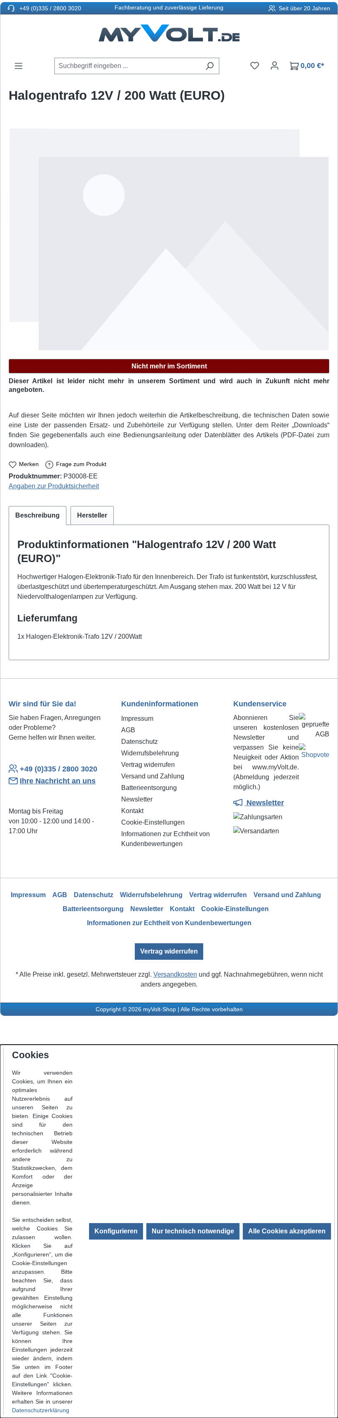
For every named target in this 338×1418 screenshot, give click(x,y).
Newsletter (137, 799)
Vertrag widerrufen (148, 764)
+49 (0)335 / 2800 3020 (49, 8)
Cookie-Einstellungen (153, 822)
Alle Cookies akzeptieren (287, 1231)
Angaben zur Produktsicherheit (54, 486)
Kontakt (132, 810)
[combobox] (127, 66)
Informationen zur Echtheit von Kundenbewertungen (169, 922)
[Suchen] (209, 66)
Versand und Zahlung (152, 776)
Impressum (137, 718)
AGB (128, 730)
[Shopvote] (314, 753)
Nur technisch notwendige (193, 1231)
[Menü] (18, 66)
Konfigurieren (116, 1231)
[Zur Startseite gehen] (169, 35)
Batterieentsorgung (149, 787)
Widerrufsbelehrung (150, 753)
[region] (169, 239)
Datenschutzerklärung (40, 1410)
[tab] (37, 515)
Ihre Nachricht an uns (58, 781)
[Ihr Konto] (274, 65)
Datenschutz (139, 741)
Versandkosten (175, 974)
